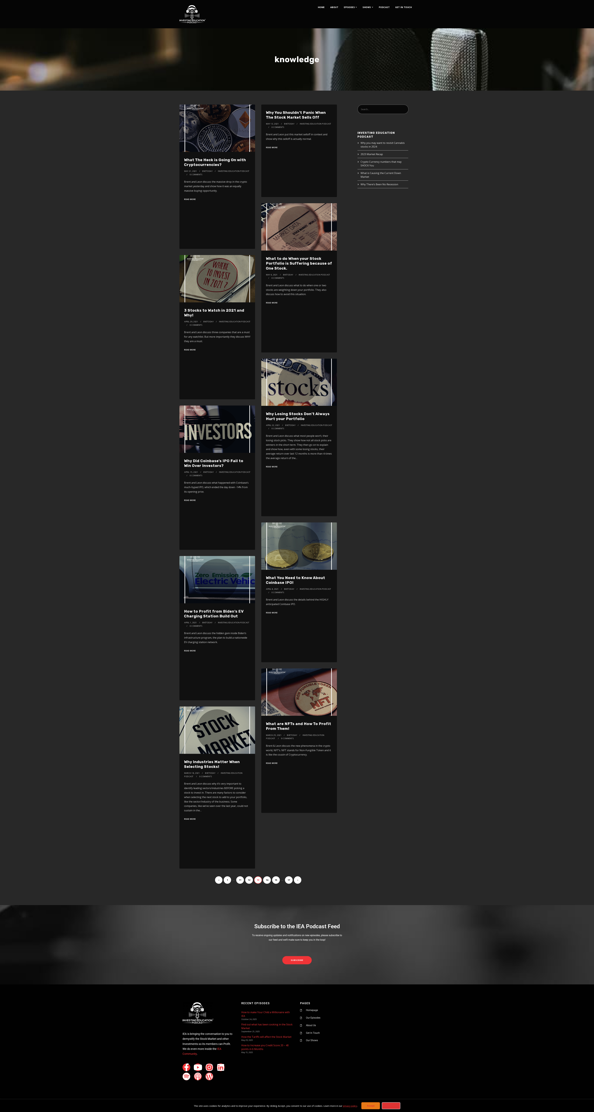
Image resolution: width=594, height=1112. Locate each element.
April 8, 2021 (272, 589)
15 (276, 879)
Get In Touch (403, 7)
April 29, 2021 (191, 321)
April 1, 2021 (190, 622)
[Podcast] (198, 1076)
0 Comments (196, 174)
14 (267, 879)
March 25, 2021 (274, 735)
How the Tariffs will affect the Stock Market (266, 1037)
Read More (190, 199)
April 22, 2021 (273, 425)
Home (321, 7)
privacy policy (350, 1105)
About (334, 7)
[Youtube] (198, 1067)
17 (289, 879)
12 (249, 879)
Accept (370, 1105)
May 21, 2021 (190, 171)
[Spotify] (186, 1076)
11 (240, 879)
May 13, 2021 (272, 123)
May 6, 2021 (272, 274)
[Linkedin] (221, 1067)
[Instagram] (209, 1067)
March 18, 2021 (192, 773)
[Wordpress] (209, 1076)
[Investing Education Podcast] (192, 14)
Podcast (384, 7)
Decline (391, 1105)
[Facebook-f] (186, 1067)
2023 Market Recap (372, 154)
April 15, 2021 (191, 472)
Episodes (349, 7)
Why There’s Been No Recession (379, 184)
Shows (367, 7)
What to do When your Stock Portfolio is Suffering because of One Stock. (299, 263)
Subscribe (297, 960)
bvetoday (207, 171)
